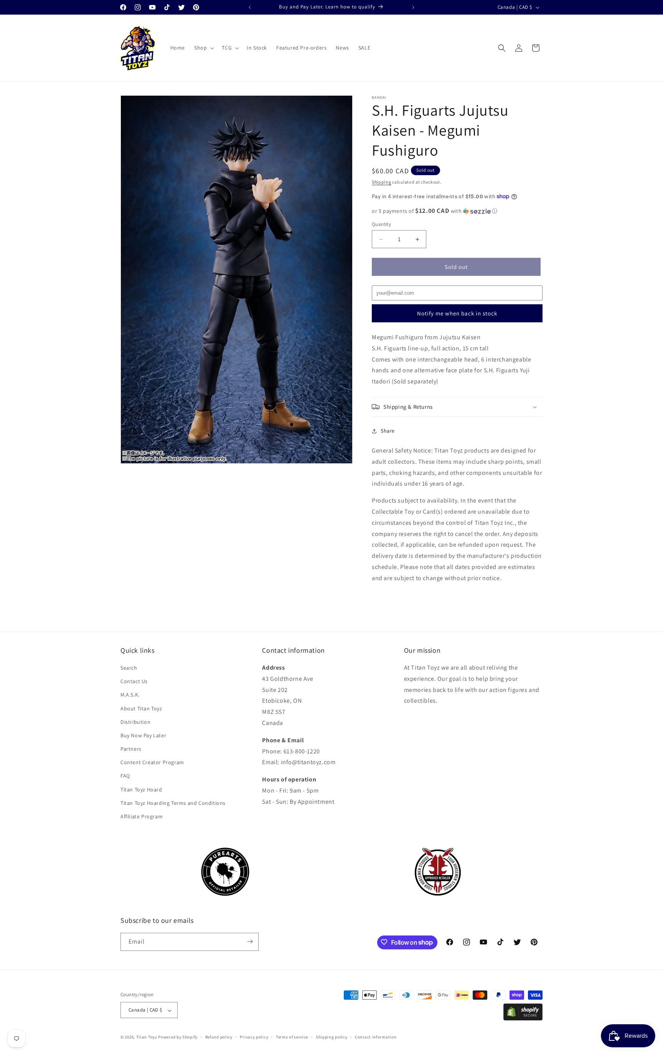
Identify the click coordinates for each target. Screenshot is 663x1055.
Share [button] (388, 430)
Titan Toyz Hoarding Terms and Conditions (173, 803)
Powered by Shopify (178, 1037)
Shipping (381, 182)
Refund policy (219, 1037)
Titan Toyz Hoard (141, 789)
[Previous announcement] (249, 7)
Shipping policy (332, 1037)
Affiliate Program (141, 816)
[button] (203, 48)
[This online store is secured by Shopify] (523, 1018)
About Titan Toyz (141, 708)
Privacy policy (254, 1037)
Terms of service (292, 1037)
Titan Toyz (146, 1037)
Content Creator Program (152, 762)
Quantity (381, 224)
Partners (131, 749)
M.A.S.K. (130, 695)
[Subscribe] (249, 941)
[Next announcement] (413, 7)
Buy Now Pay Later (143, 735)
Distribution (135, 721)
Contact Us (134, 681)
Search (128, 667)
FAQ (125, 776)
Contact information (375, 1037)
